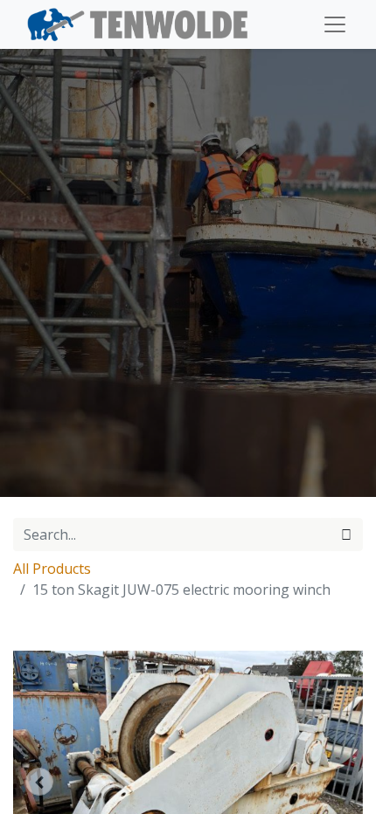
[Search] (346, 534)
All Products (52, 568)
